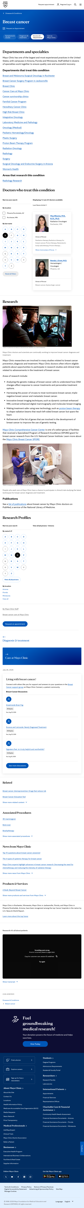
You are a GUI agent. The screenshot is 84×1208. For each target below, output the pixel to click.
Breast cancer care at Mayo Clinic (16, 614)
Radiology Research (12, 180)
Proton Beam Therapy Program (18, 143)
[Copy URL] (56, 956)
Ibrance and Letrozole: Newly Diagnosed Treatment (26, 727)
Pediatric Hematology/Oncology (18, 132)
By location (7, 208)
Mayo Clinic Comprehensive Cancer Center (24, 429)
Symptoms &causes (10, 37)
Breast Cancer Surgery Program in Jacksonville (25, 80)
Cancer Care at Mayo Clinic (16, 91)
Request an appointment (15, 624)
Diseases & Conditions (13, 13)
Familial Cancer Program (14, 101)
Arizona (5, 589)
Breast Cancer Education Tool (14, 797)
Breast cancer (16, 21)
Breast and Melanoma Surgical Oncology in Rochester (29, 75)
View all (5, 599)
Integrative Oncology (13, 117)
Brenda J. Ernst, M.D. (58, 260)
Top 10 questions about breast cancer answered (21, 853)
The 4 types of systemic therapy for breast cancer (22, 858)
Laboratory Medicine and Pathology (20, 122)
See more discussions (17, 765)
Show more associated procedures (16, 836)
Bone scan (7, 825)
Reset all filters (10, 274)
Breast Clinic (9, 86)
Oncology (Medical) (12, 127)
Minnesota (6, 596)
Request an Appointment (15, 28)
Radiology (7, 153)
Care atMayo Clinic (51, 37)
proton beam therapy (69, 408)
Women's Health (11, 169)
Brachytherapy (8, 830)
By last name (7, 224)
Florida (5, 592)
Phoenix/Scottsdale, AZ (15, 213)
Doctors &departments (37, 37)
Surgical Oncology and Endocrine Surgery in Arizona (28, 163)
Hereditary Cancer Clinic (14, 106)
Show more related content (13, 802)
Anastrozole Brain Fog (14, 705)
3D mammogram (9, 819)
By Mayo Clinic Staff (10, 609)
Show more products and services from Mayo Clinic (23, 895)
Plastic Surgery (10, 137)
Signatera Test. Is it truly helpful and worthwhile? (25, 749)
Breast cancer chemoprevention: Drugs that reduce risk (24, 791)
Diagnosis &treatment (23, 37)
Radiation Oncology (12, 148)
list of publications (17, 504)
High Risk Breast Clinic (13, 111)
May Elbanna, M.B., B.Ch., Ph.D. (58, 217)
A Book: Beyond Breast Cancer (15, 890)
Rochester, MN (12, 217)
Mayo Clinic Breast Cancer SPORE (23, 439)
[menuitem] (10, 36)
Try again (42, 962)
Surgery (6, 158)
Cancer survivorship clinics (15, 96)
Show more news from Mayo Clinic (16, 873)
